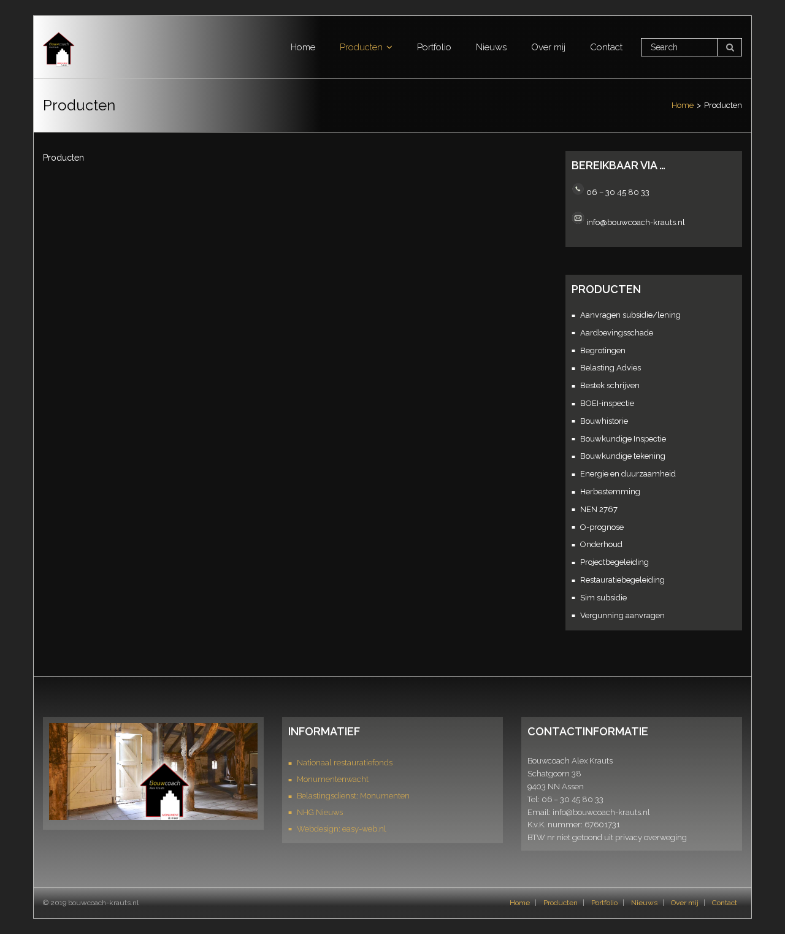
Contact (724, 902)
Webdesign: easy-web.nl (341, 828)
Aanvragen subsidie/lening (630, 315)
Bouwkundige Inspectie (623, 438)
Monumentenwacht (333, 779)
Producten (560, 902)
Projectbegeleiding (614, 562)
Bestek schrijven (610, 385)
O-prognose (602, 527)
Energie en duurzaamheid (628, 473)
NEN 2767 (599, 509)
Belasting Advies (610, 367)
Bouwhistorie (604, 421)
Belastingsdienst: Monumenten (353, 795)
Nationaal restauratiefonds (344, 762)
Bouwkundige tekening (622, 456)
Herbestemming (610, 491)
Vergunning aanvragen (622, 615)
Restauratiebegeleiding (622, 579)
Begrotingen (603, 350)
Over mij (685, 902)
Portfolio (604, 902)
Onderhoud (601, 544)
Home (683, 105)
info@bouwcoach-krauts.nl (635, 221)
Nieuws (644, 902)
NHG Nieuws (320, 812)
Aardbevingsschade (616, 332)
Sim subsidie (603, 597)
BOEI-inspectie (607, 403)
